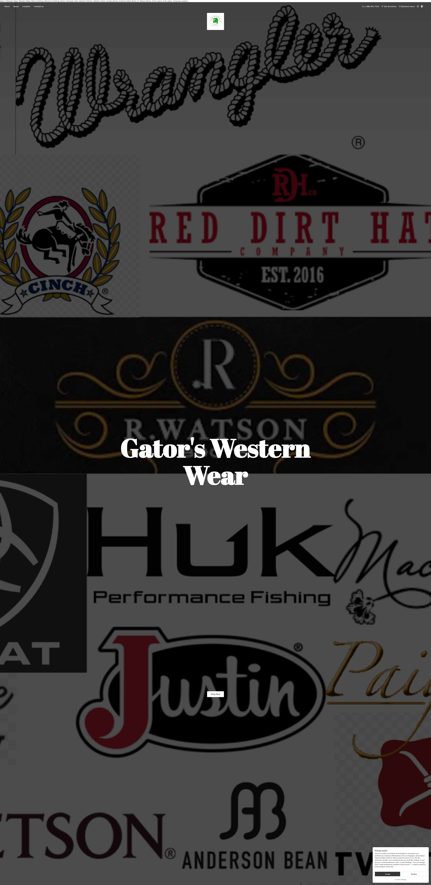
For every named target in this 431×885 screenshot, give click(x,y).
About (16, 6)
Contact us (39, 6)
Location (26, 6)
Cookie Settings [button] (401, 879)
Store (7, 6)
